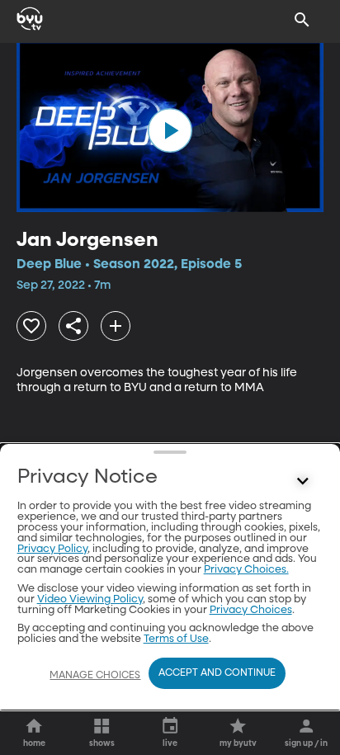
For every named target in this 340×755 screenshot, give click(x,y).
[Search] (302, 20)
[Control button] (302, 481)
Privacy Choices (251, 610)
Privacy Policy (52, 549)
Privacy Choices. (246, 569)
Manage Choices (95, 676)
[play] (170, 130)
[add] (115, 326)
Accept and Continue (217, 673)
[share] (73, 326)
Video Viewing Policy (90, 599)
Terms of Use (176, 639)
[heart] (31, 326)
